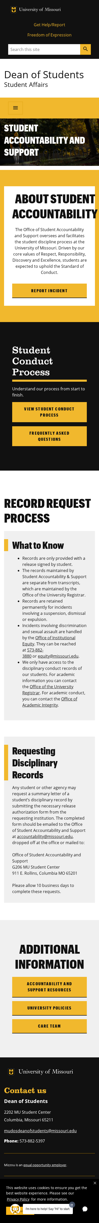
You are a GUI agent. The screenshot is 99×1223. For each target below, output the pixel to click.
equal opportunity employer (44, 1165)
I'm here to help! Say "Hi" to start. (48, 1209)
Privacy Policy (18, 1199)
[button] (95, 1183)
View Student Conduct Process (49, 411)
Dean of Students (44, 74)
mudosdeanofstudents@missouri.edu (40, 1131)
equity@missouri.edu (58, 656)
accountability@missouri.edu (45, 836)
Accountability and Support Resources (49, 986)
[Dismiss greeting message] (72, 1205)
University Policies (49, 1007)
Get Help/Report (49, 25)
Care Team (49, 1025)
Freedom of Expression (49, 35)
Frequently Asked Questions (49, 436)
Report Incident (49, 290)
